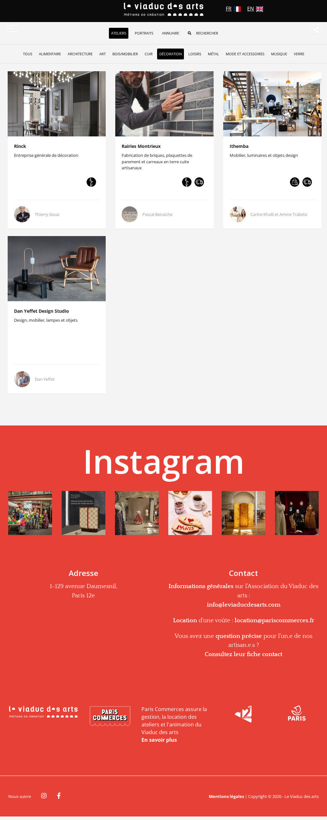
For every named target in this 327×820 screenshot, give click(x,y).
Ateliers (118, 33)
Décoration (170, 53)
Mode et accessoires (245, 53)
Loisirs (194, 53)
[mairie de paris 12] (243, 713)
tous (27, 53)
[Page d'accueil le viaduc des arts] (163, 9)
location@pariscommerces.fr (274, 620)
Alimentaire (50, 53)
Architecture (80, 53)
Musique (279, 53)
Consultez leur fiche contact (243, 654)
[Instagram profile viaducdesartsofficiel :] (30, 513)
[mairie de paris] (297, 712)
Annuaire (170, 33)
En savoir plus (159, 739)
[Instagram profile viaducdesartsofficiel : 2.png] (83, 513)
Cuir (149, 53)
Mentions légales (226, 796)
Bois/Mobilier (125, 53)
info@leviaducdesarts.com (243, 605)
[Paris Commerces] (110, 716)
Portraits (144, 33)
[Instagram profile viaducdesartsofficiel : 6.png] (297, 513)
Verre (299, 53)
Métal (213, 53)
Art (102, 53)
